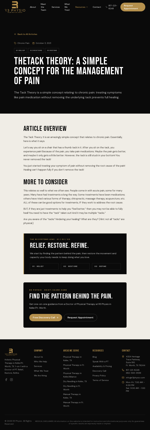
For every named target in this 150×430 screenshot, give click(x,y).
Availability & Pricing (102, 366)
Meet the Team (43, 7)
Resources (80, 7)
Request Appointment (131, 7)
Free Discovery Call (44, 317)
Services (56, 7)
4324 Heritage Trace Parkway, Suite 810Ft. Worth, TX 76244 (135, 361)
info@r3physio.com (135, 377)
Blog (95, 357)
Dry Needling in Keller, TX (75, 381)
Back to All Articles (27, 34)
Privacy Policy (99, 375)
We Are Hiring (40, 375)
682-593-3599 (133, 373)
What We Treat (67, 7)
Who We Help (40, 361)
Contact (97, 7)
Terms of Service (101, 380)
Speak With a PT (100, 361)
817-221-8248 (113, 7)
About (33, 7)
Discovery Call (99, 371)
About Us (38, 357)
